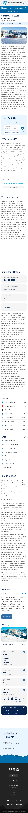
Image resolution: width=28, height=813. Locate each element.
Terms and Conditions (14, 790)
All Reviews (6, 616)
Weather (5, 8)
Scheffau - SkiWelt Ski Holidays (13, 183)
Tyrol (15, 713)
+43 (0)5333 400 (7, 746)
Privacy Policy (14, 789)
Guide (3, 23)
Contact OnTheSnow (14, 780)
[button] (26, 8)
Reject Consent (14, 795)
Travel (11, 8)
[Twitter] (12, 800)
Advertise (14, 783)
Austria (16, 710)
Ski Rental (13, 187)
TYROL (3, 20)
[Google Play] (11, 804)
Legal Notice (14, 787)
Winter (10, 12)
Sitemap (13, 792)
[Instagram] (16, 800)
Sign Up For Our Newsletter (14, 785)
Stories (16, 8)
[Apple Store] (18, 804)
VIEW (23, 644)
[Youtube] (8, 800)
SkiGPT (21, 8)
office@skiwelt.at (8, 748)
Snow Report (11, 23)
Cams (25, 23)
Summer (16, 12)
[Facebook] (20, 800)
